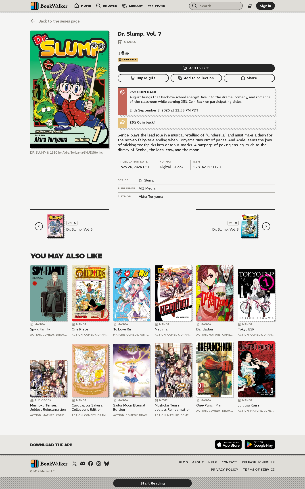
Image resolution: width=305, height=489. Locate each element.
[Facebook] (90, 463)
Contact (229, 462)
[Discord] (82, 463)
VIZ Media (147, 188)
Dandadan (204, 329)
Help (212, 462)
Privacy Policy (224, 469)
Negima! (161, 329)
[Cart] (249, 6)
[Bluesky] (106, 463)
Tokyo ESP (246, 329)
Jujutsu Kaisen (249, 405)
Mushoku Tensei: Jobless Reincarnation (48, 407)
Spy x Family (40, 329)
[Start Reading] (69, 89)
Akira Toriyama (151, 196)
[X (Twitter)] (74, 463)
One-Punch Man (209, 405)
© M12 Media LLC (42, 471)
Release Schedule (258, 462)
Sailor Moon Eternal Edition (129, 407)
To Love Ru (122, 329)
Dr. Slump (146, 180)
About (198, 462)
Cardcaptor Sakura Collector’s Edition (87, 407)
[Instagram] (98, 463)
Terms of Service (259, 469)
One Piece (80, 329)
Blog (183, 462)
